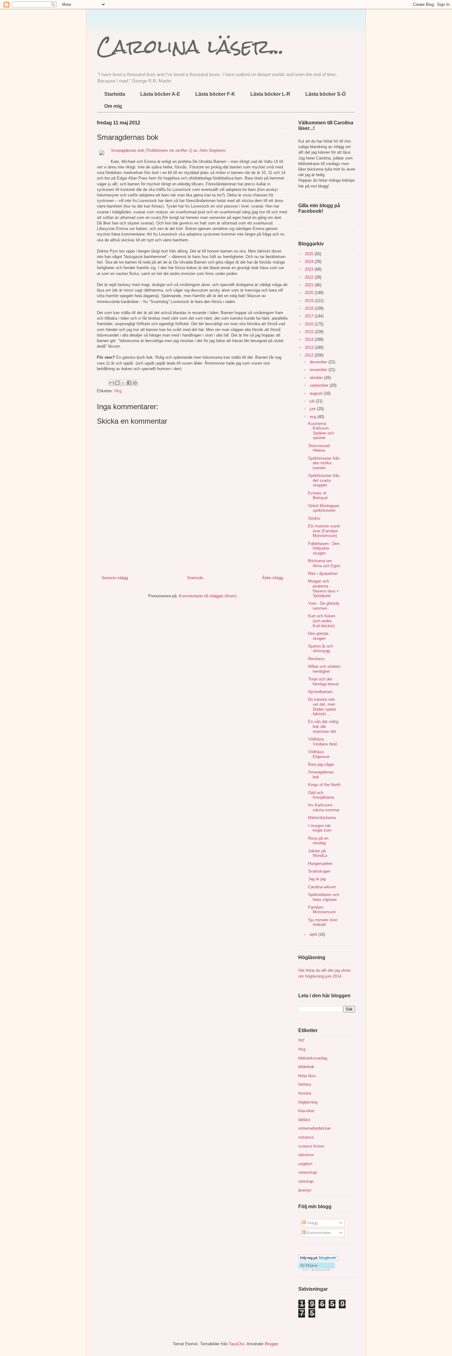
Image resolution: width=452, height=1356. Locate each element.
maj (313, 416)
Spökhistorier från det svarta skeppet (323, 480)
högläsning (307, 1102)
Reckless (316, 658)
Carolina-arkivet (322, 887)
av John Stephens (168, 150)
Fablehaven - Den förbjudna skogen (323, 548)
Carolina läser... (190, 46)
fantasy (304, 1084)
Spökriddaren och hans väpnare (323, 897)
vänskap (305, 1181)
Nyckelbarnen (320, 691)
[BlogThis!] (117, 383)
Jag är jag (317, 879)
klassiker (306, 1110)
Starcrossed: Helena (319, 448)
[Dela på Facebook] (129, 383)
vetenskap (307, 1172)
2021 (310, 285)
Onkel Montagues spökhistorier (323, 508)
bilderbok (306, 1066)
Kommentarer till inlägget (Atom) (207, 596)
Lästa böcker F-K (215, 94)
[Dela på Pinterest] (135, 383)
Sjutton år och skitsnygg (320, 648)
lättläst (304, 1119)
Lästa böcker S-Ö (325, 94)
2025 (310, 254)
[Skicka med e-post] (112, 383)
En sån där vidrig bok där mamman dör (323, 726)
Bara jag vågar (321, 764)
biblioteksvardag (312, 1058)
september (320, 385)
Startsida (114, 94)
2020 (310, 292)
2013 (310, 347)
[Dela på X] (123, 383)
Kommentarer (318, 1232)
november (319, 369)
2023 (310, 269)
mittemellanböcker (314, 1128)
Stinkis (314, 518)
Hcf (301, 1040)
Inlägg (312, 1223)
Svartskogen (319, 871)
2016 (310, 324)
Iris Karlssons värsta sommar (323, 807)
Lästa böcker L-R (270, 94)
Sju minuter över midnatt (322, 922)
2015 (310, 331)
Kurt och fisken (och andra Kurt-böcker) (321, 621)
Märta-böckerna (322, 817)
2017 (310, 316)
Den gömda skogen (318, 636)
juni (313, 408)
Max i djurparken (323, 573)
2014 (310, 339)
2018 (310, 308)
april (314, 934)
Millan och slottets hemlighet (324, 669)
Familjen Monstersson (322, 909)
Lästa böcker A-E (160, 94)
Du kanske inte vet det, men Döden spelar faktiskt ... (322, 706)
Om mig (113, 106)
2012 (310, 355)
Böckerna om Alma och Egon (324, 563)
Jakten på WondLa (317, 853)
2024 (310, 261)
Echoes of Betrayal (317, 495)
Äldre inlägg (272, 577)
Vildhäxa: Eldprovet (319, 754)
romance (306, 1137)
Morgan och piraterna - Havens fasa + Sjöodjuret (323, 588)
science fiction (311, 1146)
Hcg (117, 391)
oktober (317, 377)
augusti (317, 393)
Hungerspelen (320, 863)
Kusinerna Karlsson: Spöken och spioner (321, 430)
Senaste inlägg (114, 577)
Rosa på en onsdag (318, 840)
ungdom (305, 1163)
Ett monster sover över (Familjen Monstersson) (324, 531)
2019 (310, 300)
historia (304, 1093)
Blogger (271, 1344)
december (319, 362)
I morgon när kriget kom (319, 828)
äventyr (304, 1190)
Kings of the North (324, 784)
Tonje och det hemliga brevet (323, 681)
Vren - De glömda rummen (323, 606)
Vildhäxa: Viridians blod (322, 741)
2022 (310, 277)
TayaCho (236, 1344)
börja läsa (306, 1075)
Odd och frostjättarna (321, 795)
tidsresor (306, 1154)
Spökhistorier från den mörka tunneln (323, 463)
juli (313, 401)
